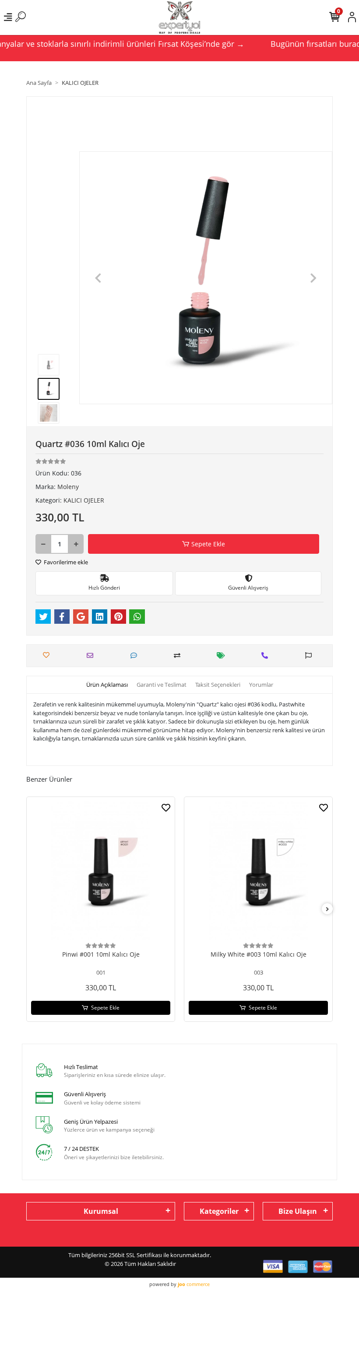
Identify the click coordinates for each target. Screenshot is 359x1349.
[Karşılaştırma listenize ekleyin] (179, 655)
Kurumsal (101, 1211)
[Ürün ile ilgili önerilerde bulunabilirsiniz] (310, 655)
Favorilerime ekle (65, 562)
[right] (327, 909)
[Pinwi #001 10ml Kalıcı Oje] (100, 870)
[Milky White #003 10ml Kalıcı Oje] (258, 870)
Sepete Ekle (208, 544)
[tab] (107, 685)
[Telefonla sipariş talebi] (267, 655)
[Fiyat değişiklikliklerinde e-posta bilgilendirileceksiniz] (223, 655)
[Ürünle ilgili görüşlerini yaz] (136, 655)
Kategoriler (219, 1211)
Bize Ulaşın (297, 1211)
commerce (194, 1284)
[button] (98, 277)
